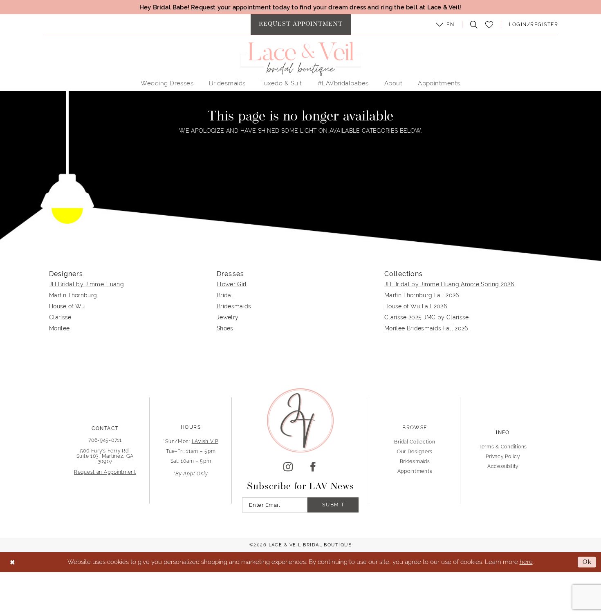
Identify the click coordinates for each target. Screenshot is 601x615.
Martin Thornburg (73, 295)
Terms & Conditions (503, 447)
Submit (333, 505)
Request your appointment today (240, 7)
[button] (445, 24)
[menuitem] (301, 24)
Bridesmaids (234, 306)
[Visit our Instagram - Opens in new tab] (288, 467)
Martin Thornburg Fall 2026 (421, 295)
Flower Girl (232, 284)
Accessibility (502, 466)
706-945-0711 (105, 440)
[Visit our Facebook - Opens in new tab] (313, 467)
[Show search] (472, 24)
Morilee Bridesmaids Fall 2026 (426, 328)
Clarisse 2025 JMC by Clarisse (426, 317)
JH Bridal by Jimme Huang (86, 284)
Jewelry (227, 317)
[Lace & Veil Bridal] (300, 59)
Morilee (59, 328)
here (526, 561)
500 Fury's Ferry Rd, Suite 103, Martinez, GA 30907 (105, 456)
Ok (587, 562)
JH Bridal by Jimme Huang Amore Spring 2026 (449, 284)
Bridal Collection (414, 442)
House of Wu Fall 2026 (415, 306)
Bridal (225, 295)
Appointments (415, 471)
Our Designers (415, 452)
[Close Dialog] (12, 562)
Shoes (225, 328)
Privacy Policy (503, 456)
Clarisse (60, 317)
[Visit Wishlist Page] (489, 25)
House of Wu (67, 306)
